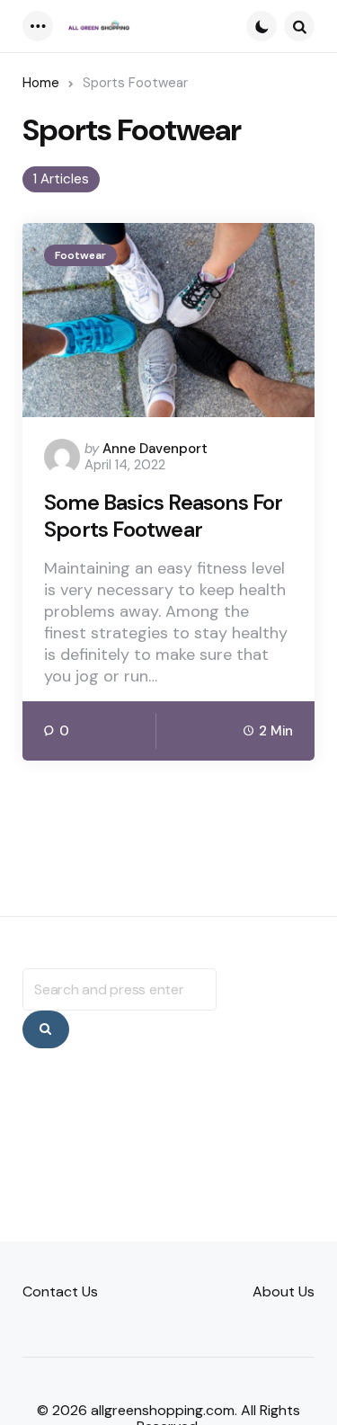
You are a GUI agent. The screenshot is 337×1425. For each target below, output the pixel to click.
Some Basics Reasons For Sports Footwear (163, 516)
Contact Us (60, 1291)
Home (40, 83)
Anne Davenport (155, 449)
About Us (284, 1291)
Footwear (80, 255)
